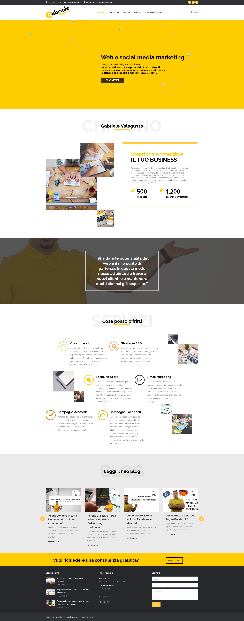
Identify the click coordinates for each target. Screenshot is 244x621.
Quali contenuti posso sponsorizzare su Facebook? (72, 579)
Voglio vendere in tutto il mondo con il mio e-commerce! (62, 519)
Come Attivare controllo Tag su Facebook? (180, 517)
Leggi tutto (52, 541)
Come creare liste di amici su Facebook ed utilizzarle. (139, 519)
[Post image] (50, 580)
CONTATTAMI (174, 560)
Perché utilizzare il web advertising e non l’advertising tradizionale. (101, 521)
